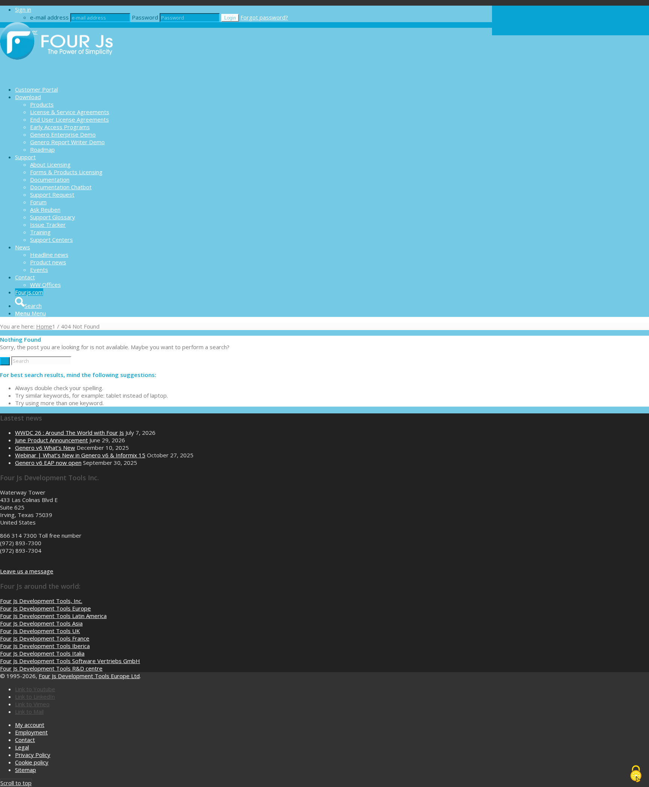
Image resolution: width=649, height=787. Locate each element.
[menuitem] (253, 89)
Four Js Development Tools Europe (45, 608)
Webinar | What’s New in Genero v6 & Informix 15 (80, 455)
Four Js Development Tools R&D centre (51, 668)
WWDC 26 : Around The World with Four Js (69, 432)
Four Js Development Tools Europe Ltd (89, 676)
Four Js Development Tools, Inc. (41, 601)
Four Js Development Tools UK (40, 631)
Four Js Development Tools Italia (42, 653)
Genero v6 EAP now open (48, 462)
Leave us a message (26, 571)
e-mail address (49, 17)
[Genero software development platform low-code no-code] (56, 76)
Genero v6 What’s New (45, 447)
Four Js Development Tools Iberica (45, 646)
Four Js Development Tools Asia (41, 623)
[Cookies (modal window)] (636, 774)
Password (145, 17)
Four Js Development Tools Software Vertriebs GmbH (70, 661)
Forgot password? (264, 17)
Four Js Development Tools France (44, 638)
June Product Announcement (51, 440)
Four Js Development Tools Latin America (53, 616)
